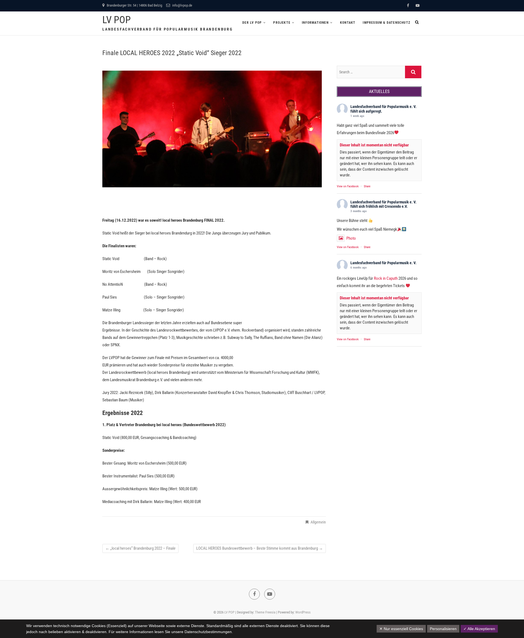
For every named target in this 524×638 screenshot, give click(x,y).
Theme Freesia (265, 612)
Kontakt (347, 23)
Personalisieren (443, 629)
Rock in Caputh (386, 278)
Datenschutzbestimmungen (208, 632)
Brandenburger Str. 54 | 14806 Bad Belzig (134, 5)
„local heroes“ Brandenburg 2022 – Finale (140, 548)
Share (367, 186)
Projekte (281, 23)
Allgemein (318, 522)
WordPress (303, 612)
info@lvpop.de (181, 5)
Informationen (315, 23)
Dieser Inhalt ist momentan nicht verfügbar (374, 145)
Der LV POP (252, 23)
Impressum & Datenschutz (386, 23)
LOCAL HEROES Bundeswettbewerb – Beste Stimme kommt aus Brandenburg (259, 548)
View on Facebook (348, 186)
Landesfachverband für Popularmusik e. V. (383, 106)
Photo (351, 238)
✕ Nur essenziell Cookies (401, 629)
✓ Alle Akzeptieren (479, 629)
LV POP (116, 20)
